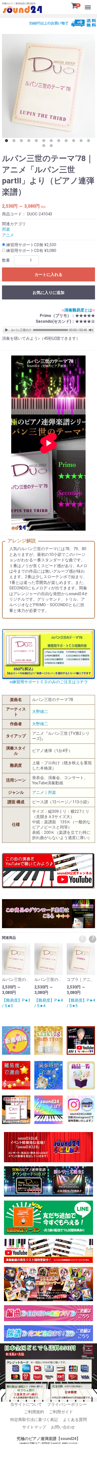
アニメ (8, 235)
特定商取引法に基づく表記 (34, 1419)
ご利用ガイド (61, 1412)
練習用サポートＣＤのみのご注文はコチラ (50, 681)
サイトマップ (34, 1427)
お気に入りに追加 (48, 292)
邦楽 (6, 229)
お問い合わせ (63, 1427)
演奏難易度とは (78, 310)
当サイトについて (26, 1404)
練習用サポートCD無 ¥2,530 (30, 244)
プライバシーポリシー (67, 1404)
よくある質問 (75, 1419)
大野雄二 (40, 711)
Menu (88, 4)
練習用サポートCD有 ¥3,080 (30, 250)
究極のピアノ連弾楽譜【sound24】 (48, 1438)
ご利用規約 (34, 1412)
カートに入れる (48, 274)
